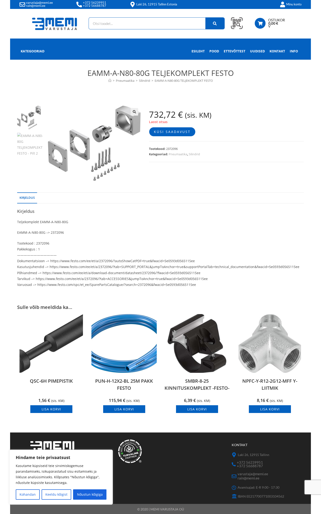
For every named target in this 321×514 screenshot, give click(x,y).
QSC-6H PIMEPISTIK (51, 381)
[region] (61, 477)
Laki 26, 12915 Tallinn (253, 455)
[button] (134, 112)
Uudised (257, 51)
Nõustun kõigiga (90, 494)
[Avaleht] (109, 80)
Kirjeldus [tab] (27, 198)
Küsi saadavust (172, 131)
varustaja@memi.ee (39, 2)
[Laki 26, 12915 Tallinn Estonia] (132, 4)
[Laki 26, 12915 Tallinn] (234, 454)
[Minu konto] (282, 4)
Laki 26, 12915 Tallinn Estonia (156, 4)
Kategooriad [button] (32, 51)
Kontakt (277, 51)
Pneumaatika (178, 154)
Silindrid (194, 154)
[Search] (215, 23)
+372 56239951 (94, 2)
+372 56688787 (94, 6)
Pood (214, 51)
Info (294, 51)
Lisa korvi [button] (51, 409)
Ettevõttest (234, 51)
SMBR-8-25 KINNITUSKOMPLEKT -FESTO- (196, 384)
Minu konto (293, 4)
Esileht (198, 51)
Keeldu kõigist (56, 494)
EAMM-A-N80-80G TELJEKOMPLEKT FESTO (184, 80)
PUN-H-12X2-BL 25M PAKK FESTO (124, 384)
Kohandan (28, 494)
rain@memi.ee (35, 6)
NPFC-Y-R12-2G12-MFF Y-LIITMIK (269, 384)
